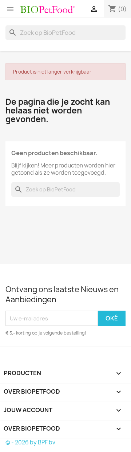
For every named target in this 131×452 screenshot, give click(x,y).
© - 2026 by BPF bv (30, 442)
